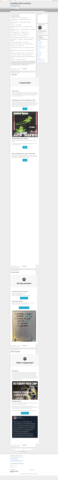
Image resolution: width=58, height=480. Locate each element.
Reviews (39, 56)
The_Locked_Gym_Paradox (13, 458)
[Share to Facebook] (25, 68)
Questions (39, 55)
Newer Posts (13, 449)
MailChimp (39, 53)
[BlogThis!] (23, 68)
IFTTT (39, 50)
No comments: (19, 68)
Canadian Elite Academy (20, 3)
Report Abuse (32, 469)
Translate (16, 9)
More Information (25, 413)
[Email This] (22, 68)
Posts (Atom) (25, 451)
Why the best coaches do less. (14, 459)
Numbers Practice (15, 16)
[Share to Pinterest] (26, 68)
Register (24, 108)
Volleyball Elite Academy (41, 59)
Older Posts (33, 449)
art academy (40, 43)
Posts (12, 465)
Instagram (39, 52)
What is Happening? (15, 351)
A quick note (14, 74)
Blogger (37, 473)
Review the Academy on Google (14, 6)
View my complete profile (41, 33)
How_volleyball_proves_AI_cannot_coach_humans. (17, 457)
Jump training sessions (24, 307)
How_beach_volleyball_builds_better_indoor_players (17, 460)
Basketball (39, 44)
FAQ (38, 49)
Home (23, 449)
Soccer (39, 58)
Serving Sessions (15, 272)
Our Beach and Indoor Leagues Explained (15, 461)
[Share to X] (24, 68)
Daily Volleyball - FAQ (41, 47)
